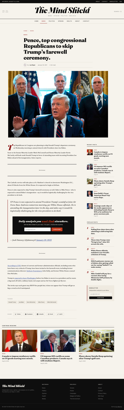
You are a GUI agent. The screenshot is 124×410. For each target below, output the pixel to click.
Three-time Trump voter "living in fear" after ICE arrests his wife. (100, 242)
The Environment (75, 398)
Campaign (73, 393)
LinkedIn (41, 314)
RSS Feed (101, 396)
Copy (61, 314)
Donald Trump (12, 302)
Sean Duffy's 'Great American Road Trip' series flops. (102, 195)
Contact (105, 1)
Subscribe (57, 229)
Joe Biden (21, 302)
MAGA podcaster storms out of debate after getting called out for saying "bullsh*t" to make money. (102, 264)
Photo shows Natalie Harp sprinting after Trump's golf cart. (104, 183)
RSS (121, 1)
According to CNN (14, 266)
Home (36, 21)
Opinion (61, 21)
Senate (72, 388)
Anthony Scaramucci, (34, 271)
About (98, 1)
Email (51, 314)
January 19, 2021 (44, 240)
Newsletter (114, 1)
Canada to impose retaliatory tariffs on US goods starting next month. (103, 155)
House (72, 390)
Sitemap (100, 398)
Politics (52, 21)
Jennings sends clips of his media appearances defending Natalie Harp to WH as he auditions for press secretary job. (104, 210)
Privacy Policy (102, 393)
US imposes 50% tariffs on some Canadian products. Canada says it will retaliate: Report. (103, 169)
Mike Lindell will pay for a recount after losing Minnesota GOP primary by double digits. (101, 277)
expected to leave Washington (25, 278)
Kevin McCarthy (31, 302)
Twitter (19, 314)
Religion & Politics (75, 396)
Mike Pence (41, 302)
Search (116, 11)
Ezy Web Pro (118, 406)
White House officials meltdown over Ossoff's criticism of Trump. (100, 252)
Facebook (29, 314)
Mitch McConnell (51, 302)
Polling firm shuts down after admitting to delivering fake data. (102, 231)
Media (44, 398)
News (43, 21)
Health (69, 21)
